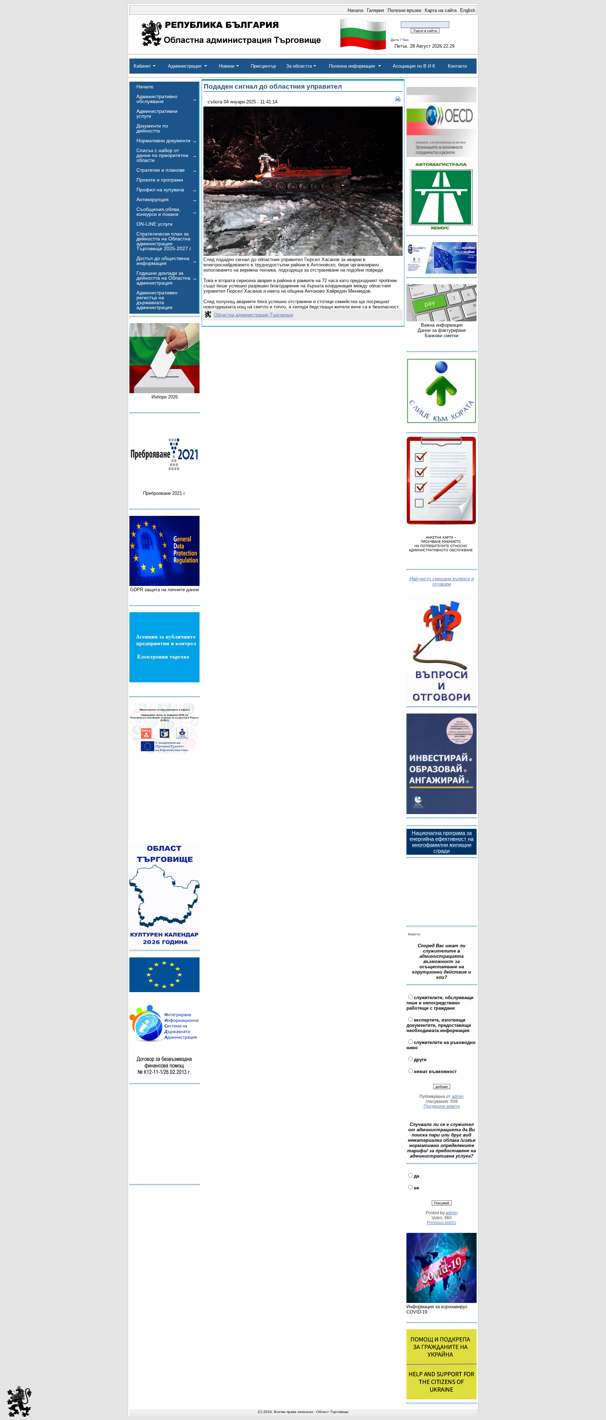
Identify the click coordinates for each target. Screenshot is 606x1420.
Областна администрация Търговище (253, 315)
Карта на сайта (441, 10)
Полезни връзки (404, 10)
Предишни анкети (442, 1106)
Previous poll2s (441, 1222)
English (467, 10)
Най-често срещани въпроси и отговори (442, 581)
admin (458, 1096)
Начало (355, 10)
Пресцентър (263, 66)
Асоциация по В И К (414, 66)
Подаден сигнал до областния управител (273, 86)
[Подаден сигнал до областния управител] (303, 254)
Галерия (375, 10)
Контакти (457, 66)
